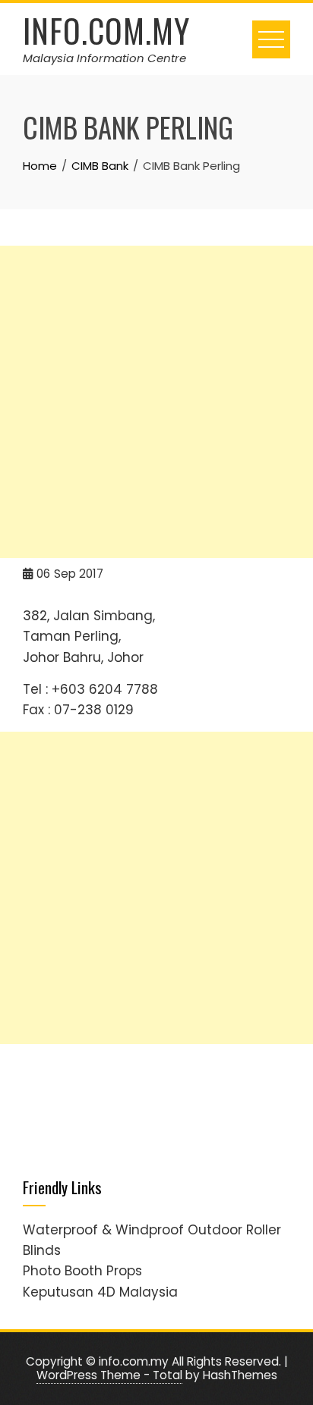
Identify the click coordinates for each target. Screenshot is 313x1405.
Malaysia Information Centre (104, 58)
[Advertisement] (156, 402)
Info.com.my (106, 30)
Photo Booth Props (82, 1271)
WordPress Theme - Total (109, 1375)
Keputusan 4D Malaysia (100, 1292)
